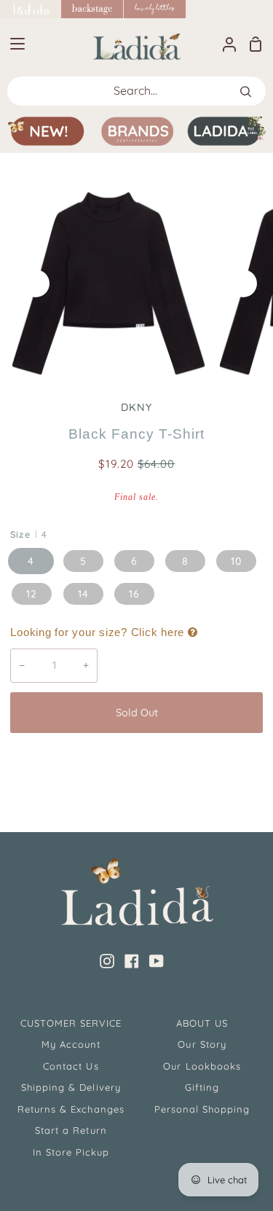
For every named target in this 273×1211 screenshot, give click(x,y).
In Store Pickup (71, 1152)
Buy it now (136, 760)
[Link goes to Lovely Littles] (155, 9)
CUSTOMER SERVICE (71, 1023)
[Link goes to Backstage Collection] (92, 9)
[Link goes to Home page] (30, 9)
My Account (70, 1044)
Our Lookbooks (202, 1066)
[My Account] (223, 43)
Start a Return (71, 1130)
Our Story (202, 1044)
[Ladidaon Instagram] (107, 961)
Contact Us (70, 1066)
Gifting (202, 1087)
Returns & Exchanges (70, 1109)
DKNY (136, 407)
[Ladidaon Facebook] (131, 961)
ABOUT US (202, 1023)
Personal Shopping (202, 1109)
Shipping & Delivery (71, 1087)
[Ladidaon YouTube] (156, 961)
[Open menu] (13, 44)
